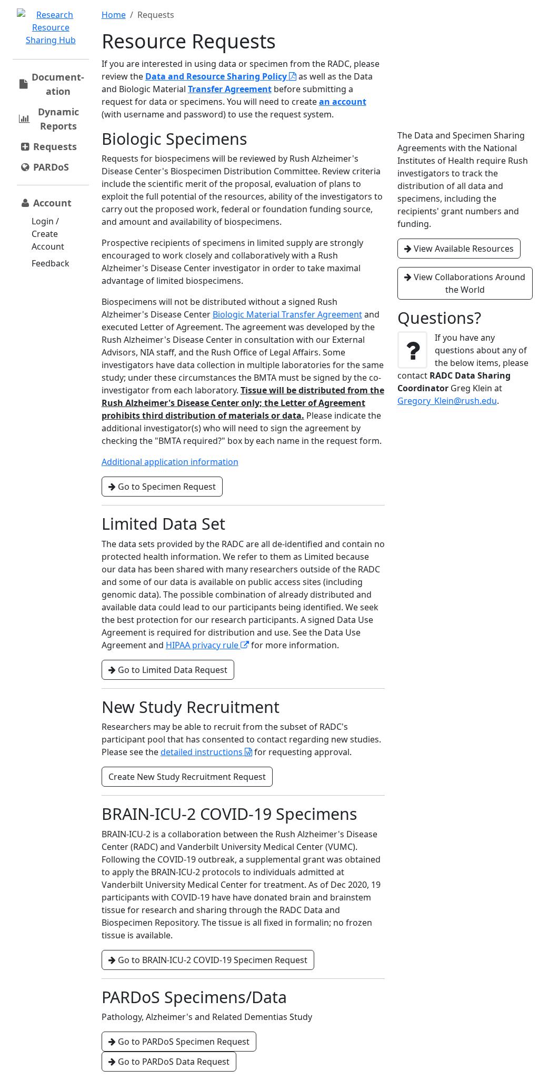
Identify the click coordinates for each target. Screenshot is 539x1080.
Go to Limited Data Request (171, 670)
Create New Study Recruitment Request (187, 776)
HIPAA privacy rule (203, 645)
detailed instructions (203, 752)
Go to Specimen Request (166, 486)
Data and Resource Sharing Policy (217, 76)
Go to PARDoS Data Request (172, 1061)
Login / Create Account (48, 233)
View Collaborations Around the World (468, 283)
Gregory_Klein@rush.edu (447, 401)
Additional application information (170, 462)
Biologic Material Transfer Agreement (287, 314)
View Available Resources (463, 248)
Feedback (50, 263)
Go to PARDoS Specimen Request (182, 1041)
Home (114, 15)
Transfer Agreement (230, 89)
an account (342, 101)
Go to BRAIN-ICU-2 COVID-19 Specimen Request (211, 960)
